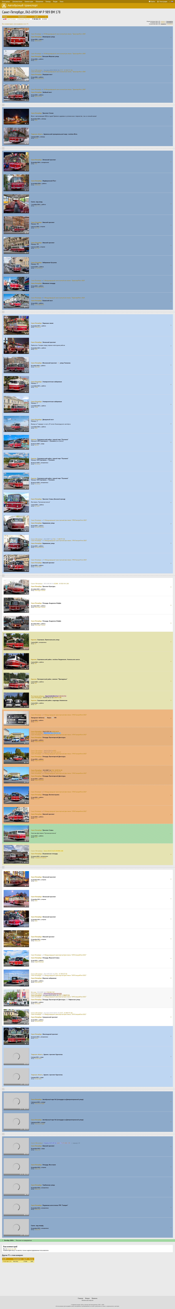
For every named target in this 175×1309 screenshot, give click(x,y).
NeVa (36, 120)
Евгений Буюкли (39, 1021)
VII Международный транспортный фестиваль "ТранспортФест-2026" (64, 34)
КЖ (35, 643)
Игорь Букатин (38, 982)
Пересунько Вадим (39, 1103)
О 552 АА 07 (55, 731)
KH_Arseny (37, 464)
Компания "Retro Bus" (24, 19)
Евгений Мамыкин (39, 527)
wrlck (36, 60)
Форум (87, 1298)
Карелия (33, 439)
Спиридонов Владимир (40, 857)
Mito (36, 663)
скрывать (163, 21)
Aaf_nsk (37, 445)
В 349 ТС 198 (57, 697)
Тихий (36, 387)
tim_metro (37, 506)
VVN (36, 163)
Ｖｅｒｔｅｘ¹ (38, 205)
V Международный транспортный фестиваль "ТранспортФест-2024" (64, 280)
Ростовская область (37, 696)
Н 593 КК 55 (56, 733)
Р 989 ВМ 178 (7, 1261)
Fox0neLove (38, 327)
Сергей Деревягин (39, 78)
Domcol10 (37, 367)
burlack (36, 138)
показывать (170, 24)
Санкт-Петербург (11, 19)
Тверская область (37, 134)
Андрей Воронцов (39, 741)
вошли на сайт (11, 1249)
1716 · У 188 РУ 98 (58, 539)
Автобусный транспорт (23, 5)
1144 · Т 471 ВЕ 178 (63, 1143)
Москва (33, 992)
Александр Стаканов (40, 590)
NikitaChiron (38, 184)
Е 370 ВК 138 (58, 851)
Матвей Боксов (38, 268)
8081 (54, 750)
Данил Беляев (38, 96)
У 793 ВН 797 (50, 992)
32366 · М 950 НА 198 (61, 583)
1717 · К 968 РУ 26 (66, 70)
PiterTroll (37, 228)
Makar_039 (37, 940)
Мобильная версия (87, 1300)
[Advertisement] (87, 1280)
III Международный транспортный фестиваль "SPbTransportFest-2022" (65, 715)
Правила (94, 1298)
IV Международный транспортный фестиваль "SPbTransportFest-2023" (65, 520)
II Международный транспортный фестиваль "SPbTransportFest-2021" (64, 955)
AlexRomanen (38, 40)
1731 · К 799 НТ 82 (60, 974)
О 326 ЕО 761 (62, 696)
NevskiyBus (38, 1003)
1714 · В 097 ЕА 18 (56, 770)
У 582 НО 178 (56, 994)
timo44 (36, 721)
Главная (80, 1298)
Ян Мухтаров (38, 566)
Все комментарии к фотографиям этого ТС (15, 24)
